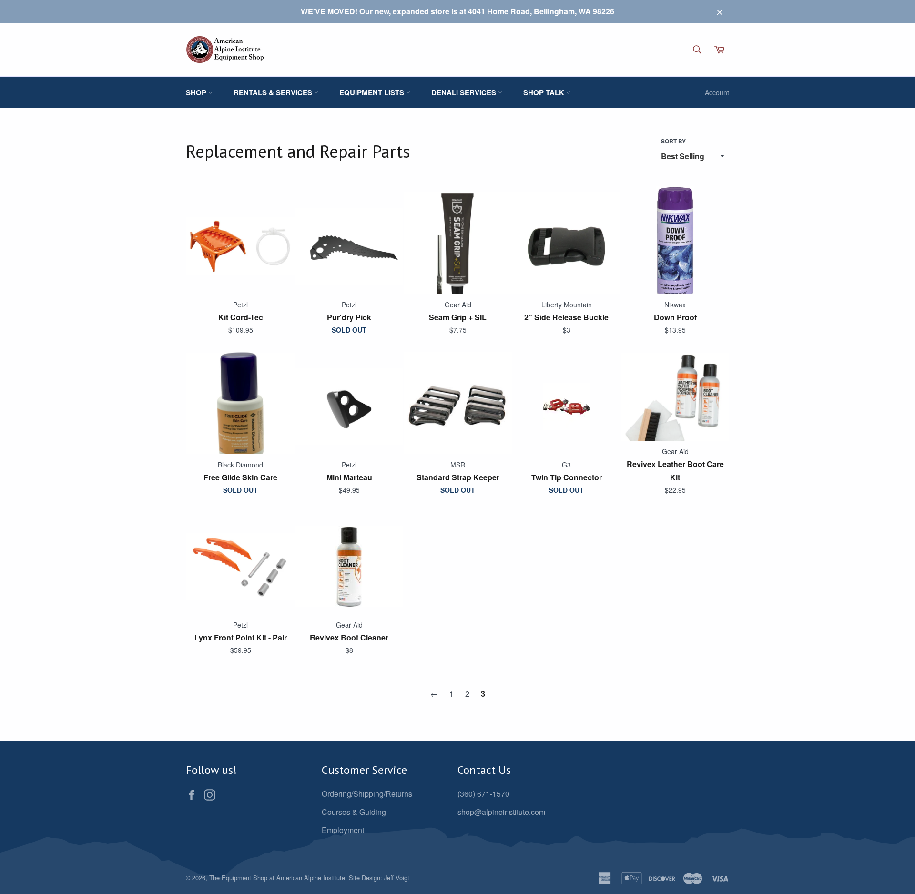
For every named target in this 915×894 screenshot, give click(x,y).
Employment (343, 829)
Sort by (673, 141)
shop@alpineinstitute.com (501, 811)
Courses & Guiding (354, 811)
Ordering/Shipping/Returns (367, 793)
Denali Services (464, 92)
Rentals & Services (274, 92)
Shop (197, 92)
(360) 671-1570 (483, 793)
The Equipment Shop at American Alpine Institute (277, 877)
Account (717, 92)
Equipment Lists (372, 92)
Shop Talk (544, 92)
